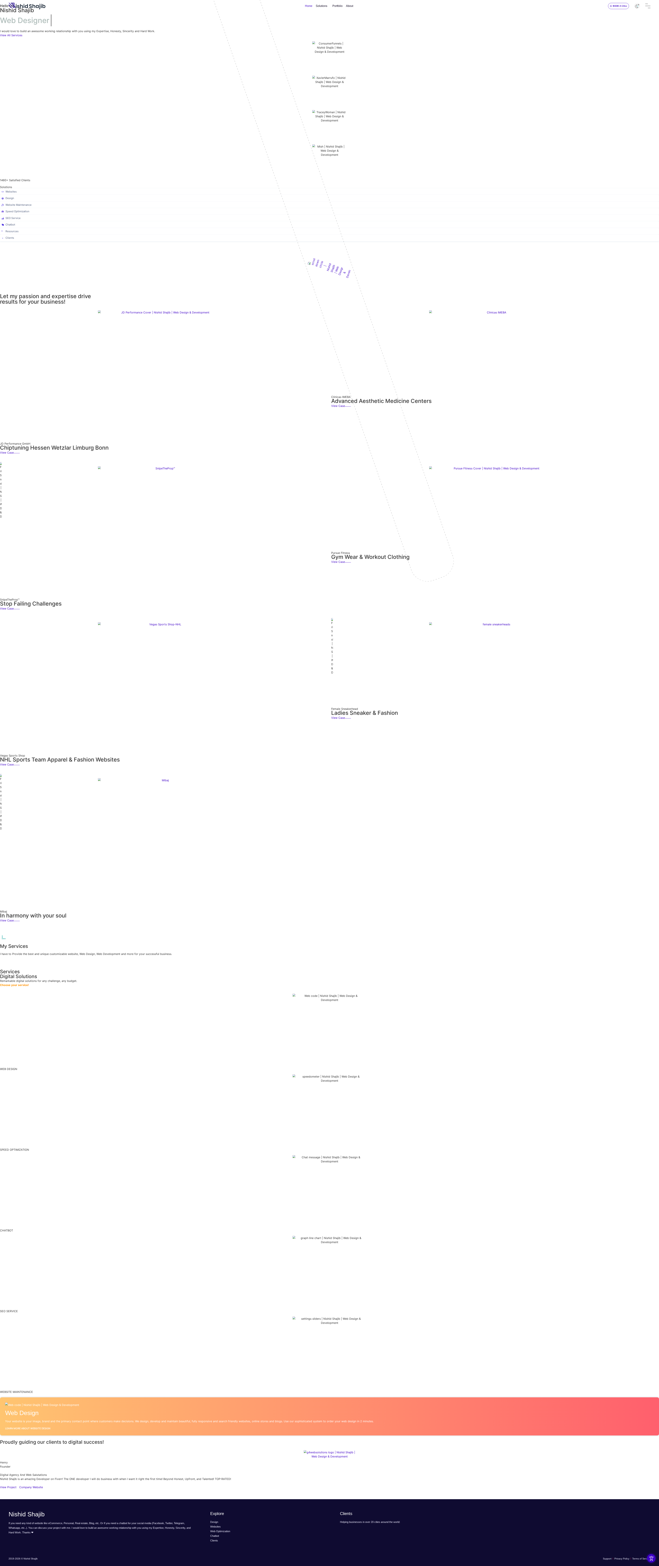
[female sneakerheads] (495, 664)
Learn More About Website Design (27, 1428)
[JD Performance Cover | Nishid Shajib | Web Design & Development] (164, 376)
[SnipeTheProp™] (164, 532)
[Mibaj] (164, 844)
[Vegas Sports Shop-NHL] (164, 688)
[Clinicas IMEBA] (495, 353)
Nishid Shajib (27, 1514)
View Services (9, 960)
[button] (618, 6)
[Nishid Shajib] (27, 6)
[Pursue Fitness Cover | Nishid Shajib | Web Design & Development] (495, 508)
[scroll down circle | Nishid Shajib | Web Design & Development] (329, 267)
